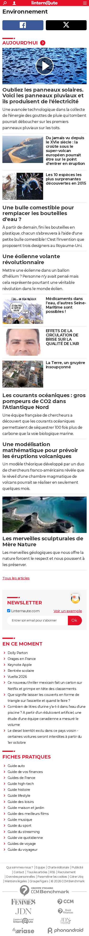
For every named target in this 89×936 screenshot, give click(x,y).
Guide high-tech (21, 784)
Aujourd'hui (20, 43)
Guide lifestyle (19, 795)
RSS (52, 872)
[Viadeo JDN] (66, 921)
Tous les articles (16, 578)
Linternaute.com (24, 611)
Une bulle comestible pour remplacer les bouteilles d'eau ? (38, 213)
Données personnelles (20, 876)
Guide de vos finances (25, 772)
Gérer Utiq (76, 876)
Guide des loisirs (21, 802)
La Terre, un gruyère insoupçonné (65, 364)
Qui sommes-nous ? (19, 867)
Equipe (40, 867)
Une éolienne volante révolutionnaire (31, 259)
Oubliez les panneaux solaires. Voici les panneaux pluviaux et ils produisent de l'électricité (43, 96)
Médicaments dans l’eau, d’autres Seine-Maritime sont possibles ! (66, 305)
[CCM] (66, 902)
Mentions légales (16, 881)
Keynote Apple (20, 665)
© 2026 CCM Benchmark (67, 881)
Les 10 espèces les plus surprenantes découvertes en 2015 (66, 179)
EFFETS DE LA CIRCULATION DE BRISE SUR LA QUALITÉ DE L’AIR (62, 337)
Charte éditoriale (58, 867)
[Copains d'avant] (23, 921)
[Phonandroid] (66, 930)
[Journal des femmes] (23, 902)
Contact (19, 872)
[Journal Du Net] (23, 911)
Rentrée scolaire (21, 671)
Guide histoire (19, 790)
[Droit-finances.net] (66, 911)
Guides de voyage (22, 844)
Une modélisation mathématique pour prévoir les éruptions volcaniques (40, 450)
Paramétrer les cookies (52, 876)
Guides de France (21, 778)
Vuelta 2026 (17, 677)
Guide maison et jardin (26, 808)
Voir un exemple (68, 611)
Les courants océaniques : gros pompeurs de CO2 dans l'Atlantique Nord (43, 401)
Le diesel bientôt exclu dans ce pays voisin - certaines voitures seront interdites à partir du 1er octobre (45, 737)
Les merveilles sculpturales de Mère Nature (42, 541)
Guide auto (16, 766)
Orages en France (22, 659)
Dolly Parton (18, 653)
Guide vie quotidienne (25, 838)
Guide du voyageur (22, 849)
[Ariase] (23, 930)
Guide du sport (19, 825)
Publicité (77, 867)
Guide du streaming (24, 832)
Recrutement (67, 872)
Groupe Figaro (38, 881)
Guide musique (20, 820)
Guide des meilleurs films (28, 814)
